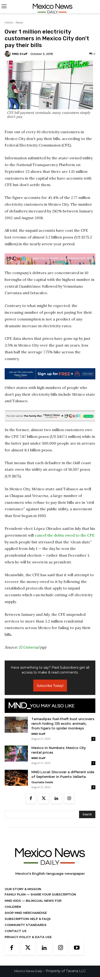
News (19, 22)
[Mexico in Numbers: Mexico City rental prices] (16, 754)
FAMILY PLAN (16, 894)
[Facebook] (31, 798)
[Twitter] (43, 798)
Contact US (16, 931)
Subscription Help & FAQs (28, 919)
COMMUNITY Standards (26, 925)
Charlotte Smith (42, 782)
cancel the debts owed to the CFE (64, 535)
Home (9, 22)
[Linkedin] (56, 798)
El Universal (29, 647)
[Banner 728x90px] (50, 259)
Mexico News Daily (28, 971)
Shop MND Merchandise (26, 913)
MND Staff (19, 53)
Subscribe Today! (50, 686)
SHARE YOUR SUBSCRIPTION (53, 894)
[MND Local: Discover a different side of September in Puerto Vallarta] (16, 778)
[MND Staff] (8, 54)
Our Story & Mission (23, 889)
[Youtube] (77, 948)
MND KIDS (13, 900)
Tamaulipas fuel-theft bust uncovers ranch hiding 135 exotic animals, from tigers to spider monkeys (62, 723)
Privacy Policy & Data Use (28, 937)
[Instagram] (69, 798)
